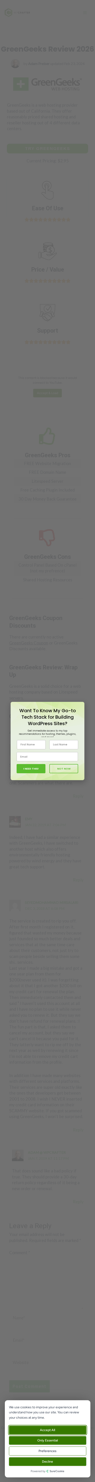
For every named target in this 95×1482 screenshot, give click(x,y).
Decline (47, 1462)
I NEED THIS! (31, 768)
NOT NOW (64, 768)
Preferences (48, 1451)
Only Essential (47, 1440)
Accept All (47, 1430)
